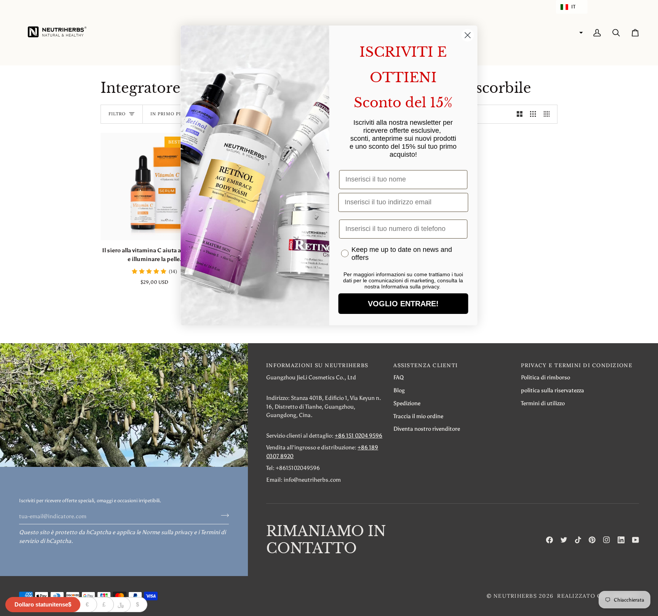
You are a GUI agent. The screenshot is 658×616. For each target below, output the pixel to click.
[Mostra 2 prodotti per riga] (519, 114)
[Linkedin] (621, 539)
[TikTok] (578, 539)
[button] (572, 7)
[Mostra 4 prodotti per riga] (548, 114)
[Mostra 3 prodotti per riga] (533, 114)
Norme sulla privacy (167, 532)
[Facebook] (549, 539)
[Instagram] (606, 539)
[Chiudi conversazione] (467, 35)
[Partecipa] (222, 515)
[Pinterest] (592, 539)
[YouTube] (635, 539)
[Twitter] (564, 539)
